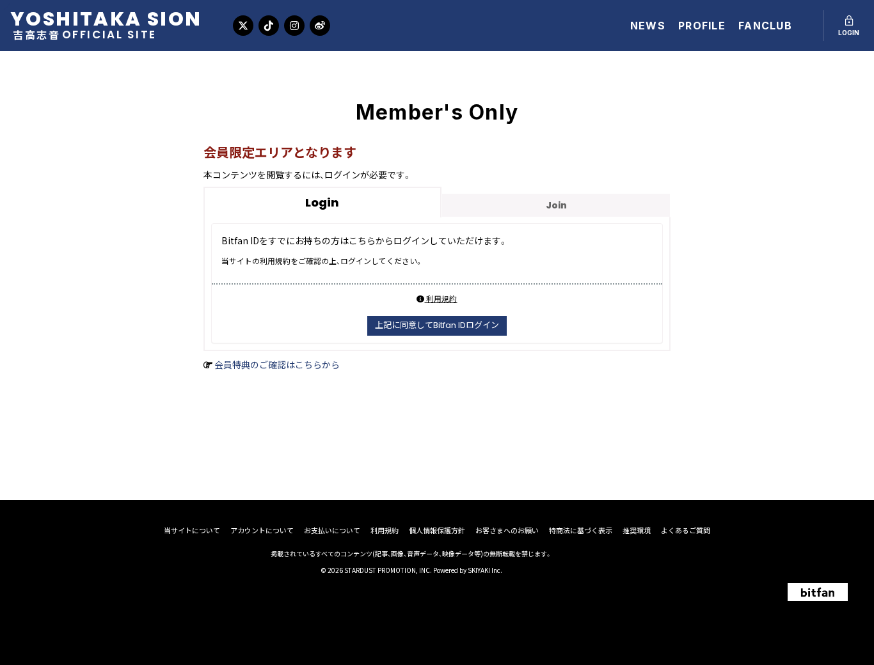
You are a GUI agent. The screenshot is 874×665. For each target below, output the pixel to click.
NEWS (647, 25)
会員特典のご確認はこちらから (277, 364)
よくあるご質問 (685, 530)
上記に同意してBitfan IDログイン (437, 325)
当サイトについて (192, 530)
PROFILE (702, 25)
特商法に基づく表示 (580, 530)
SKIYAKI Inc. (485, 570)
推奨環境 (637, 530)
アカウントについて (262, 530)
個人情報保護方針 (437, 530)
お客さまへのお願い (507, 530)
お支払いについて (332, 530)
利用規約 (440, 298)
